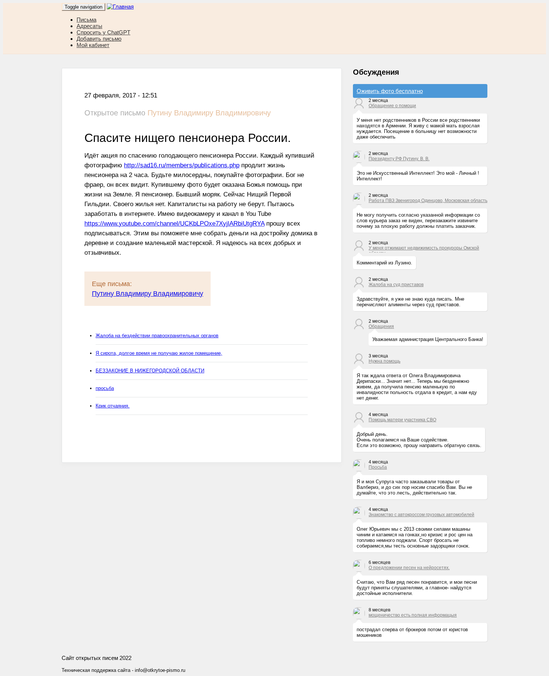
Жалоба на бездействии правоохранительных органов (157, 335)
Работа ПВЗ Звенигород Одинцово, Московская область (428, 200)
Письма (86, 19)
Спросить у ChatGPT (103, 32)
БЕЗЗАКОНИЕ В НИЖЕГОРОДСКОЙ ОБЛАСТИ (150, 370)
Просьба (378, 467)
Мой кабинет (93, 45)
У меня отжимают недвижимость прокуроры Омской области (424, 248)
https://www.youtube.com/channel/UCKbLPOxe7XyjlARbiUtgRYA (174, 223)
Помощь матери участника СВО (402, 419)
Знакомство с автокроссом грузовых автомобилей (421, 514)
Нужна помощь (384, 361)
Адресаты (89, 26)
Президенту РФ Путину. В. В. (399, 158)
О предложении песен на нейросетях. (409, 567)
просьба (105, 388)
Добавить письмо (99, 38)
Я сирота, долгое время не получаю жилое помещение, (159, 353)
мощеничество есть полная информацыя (413, 615)
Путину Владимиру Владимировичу (147, 293)
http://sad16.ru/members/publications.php (181, 165)
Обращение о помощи (392, 105)
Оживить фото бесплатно (390, 91)
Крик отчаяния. (113, 406)
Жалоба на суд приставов (396, 284)
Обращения (381, 326)
